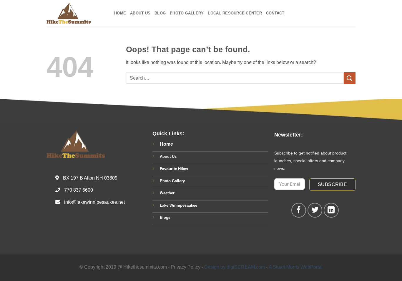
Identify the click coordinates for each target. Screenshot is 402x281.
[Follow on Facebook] (298, 210)
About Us (140, 13)
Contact (275, 13)
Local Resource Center (235, 13)
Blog (160, 13)
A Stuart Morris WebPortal (296, 267)
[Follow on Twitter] (315, 210)
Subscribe (332, 184)
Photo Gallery (187, 13)
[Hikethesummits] (75, 13)
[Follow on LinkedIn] (331, 210)
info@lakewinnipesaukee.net (94, 202)
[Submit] (350, 78)
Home (120, 13)
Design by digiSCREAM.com (234, 267)
